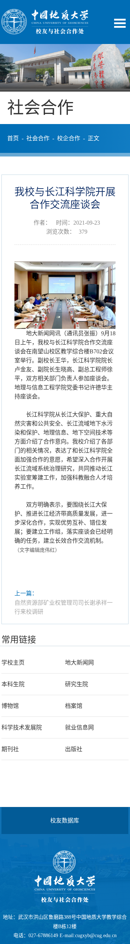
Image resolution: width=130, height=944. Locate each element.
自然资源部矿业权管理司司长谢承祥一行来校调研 (63, 607)
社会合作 (37, 138)
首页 (13, 138)
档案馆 (73, 706)
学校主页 (13, 663)
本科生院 (13, 684)
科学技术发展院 (21, 727)
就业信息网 (79, 727)
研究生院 (76, 684)
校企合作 (68, 138)
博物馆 (10, 706)
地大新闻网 (79, 663)
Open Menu (120, 23)
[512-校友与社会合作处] (44, 32)
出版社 (73, 749)
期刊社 (10, 749)
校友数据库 (64, 820)
